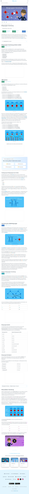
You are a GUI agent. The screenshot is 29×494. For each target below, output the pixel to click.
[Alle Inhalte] (1, 0)
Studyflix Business (9, 479)
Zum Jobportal (23, 473)
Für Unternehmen (19, 476)
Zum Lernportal (7, 473)
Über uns (5, 476)
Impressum (9, 486)
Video (22, 38)
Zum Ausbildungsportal (15, 473)
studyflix (15, 0)
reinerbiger (4, 247)
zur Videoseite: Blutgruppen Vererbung (15, 453)
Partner (25, 476)
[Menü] (27, 0)
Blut (11, 24)
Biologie (3, 24)
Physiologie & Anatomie (7, 24)
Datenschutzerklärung (25, 170)
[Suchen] (27, 3)
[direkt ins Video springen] (14, 105)
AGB (13, 486)
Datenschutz (16, 486)
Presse (15, 479)
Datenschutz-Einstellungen (23, 486)
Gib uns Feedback (14, 488)
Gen (13, 174)
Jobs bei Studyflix (11, 476)
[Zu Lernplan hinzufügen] (2, 22)
